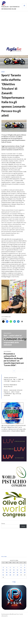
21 (17, 572)
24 (3, 575)
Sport (3, 71)
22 (21, 572)
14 (17, 570)
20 (14, 572)
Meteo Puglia (4, 556)
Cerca (3, 523)
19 (10, 572)
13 (13, 570)
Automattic (5, 616)
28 (17, 575)
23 (24, 572)
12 (10, 570)
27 (13, 575)
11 (6, 570)
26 (10, 575)
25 (6, 575)
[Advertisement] (14, 30)
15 (21, 570)
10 (3, 570)
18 (6, 572)
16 (24, 570)
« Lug (13, 581)
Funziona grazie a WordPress (8, 614)
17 (3, 572)
